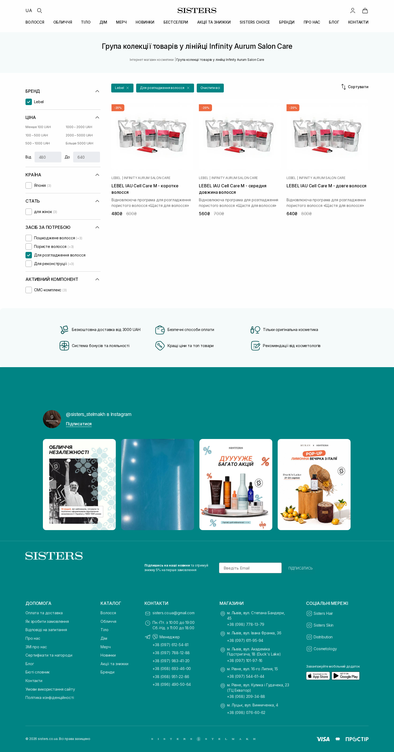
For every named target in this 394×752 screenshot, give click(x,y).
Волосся (108, 612)
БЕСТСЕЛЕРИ (175, 22)
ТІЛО (85, 22)
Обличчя (108, 621)
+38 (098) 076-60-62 (246, 712)
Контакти (33, 680)
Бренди (107, 672)
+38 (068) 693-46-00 (172, 668)
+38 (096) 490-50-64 (172, 684)
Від (28, 157)
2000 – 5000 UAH (79, 135)
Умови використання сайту (50, 689)
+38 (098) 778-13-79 (245, 624)
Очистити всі (210, 88)
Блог (29, 663)
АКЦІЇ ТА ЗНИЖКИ (214, 22)
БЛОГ (334, 22)
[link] (365, 10)
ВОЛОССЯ (34, 22)
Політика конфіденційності (49, 697)
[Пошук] (39, 10)
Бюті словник (37, 672)
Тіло (104, 629)
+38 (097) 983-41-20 (171, 660)
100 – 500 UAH (36, 135)
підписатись (300, 568)
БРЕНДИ (287, 22)
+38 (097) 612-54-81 (170, 644)
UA (28, 10)
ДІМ (103, 22)
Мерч (105, 647)
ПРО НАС (312, 22)
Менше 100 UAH (38, 127)
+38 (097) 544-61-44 (245, 676)
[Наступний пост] (342, 484)
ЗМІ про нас (36, 647)
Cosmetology (325, 648)
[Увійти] (352, 10)
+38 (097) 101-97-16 (244, 660)
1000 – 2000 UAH (79, 127)
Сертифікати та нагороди (48, 655)
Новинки (108, 655)
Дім (104, 638)
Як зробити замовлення (47, 621)
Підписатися (79, 423)
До (67, 157)
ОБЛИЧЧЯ (62, 22)
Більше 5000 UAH (79, 143)
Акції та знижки (114, 663)
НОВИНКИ (145, 22)
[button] (122, 88)
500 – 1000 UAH (37, 143)
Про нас (32, 638)
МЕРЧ (121, 22)
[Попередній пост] (52, 484)
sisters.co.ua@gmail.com (174, 612)
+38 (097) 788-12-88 (171, 652)
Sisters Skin (323, 625)
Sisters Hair (323, 613)
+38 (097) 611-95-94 (245, 640)
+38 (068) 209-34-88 (246, 696)
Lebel (116, 178)
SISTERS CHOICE (255, 22)
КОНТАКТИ (358, 22)
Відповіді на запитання (46, 629)
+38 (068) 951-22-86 (171, 676)
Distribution (323, 637)
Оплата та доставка (43, 612)
